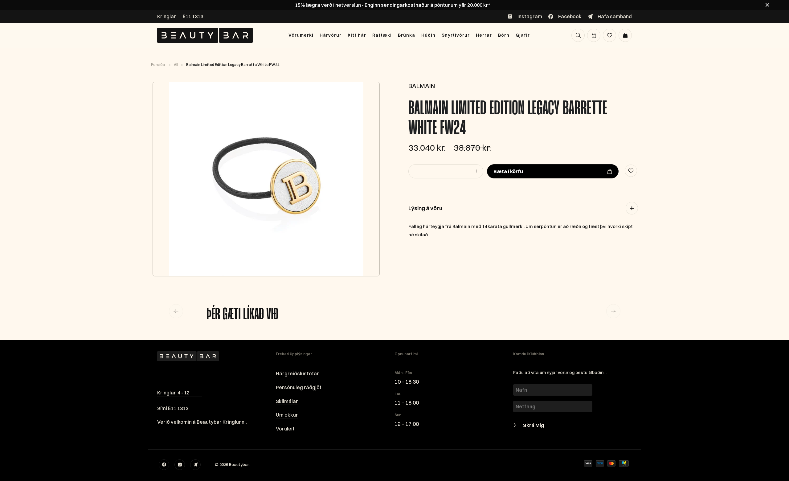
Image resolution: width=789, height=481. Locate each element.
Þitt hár (357, 35)
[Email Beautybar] (195, 464)
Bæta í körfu (508, 171)
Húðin (428, 35)
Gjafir (523, 35)
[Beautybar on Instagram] (179, 464)
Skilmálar (287, 401)
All (176, 64)
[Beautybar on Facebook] (164, 464)
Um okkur (287, 415)
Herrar (484, 35)
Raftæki (382, 35)
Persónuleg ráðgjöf (298, 387)
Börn (503, 35)
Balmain (421, 86)
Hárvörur (330, 35)
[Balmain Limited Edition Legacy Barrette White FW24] (266, 179)
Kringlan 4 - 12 (173, 392)
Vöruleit (285, 429)
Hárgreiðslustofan (298, 373)
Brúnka (406, 35)
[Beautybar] (205, 35)
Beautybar (239, 464)
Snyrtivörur (456, 35)
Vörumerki (300, 35)
